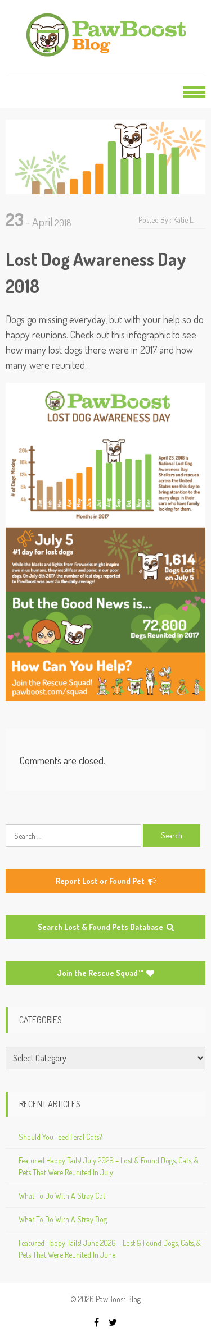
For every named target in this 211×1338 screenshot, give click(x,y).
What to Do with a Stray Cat (62, 1195)
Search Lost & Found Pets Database (101, 927)
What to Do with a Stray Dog (63, 1219)
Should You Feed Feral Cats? (60, 1137)
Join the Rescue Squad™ (101, 973)
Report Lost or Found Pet (101, 881)
